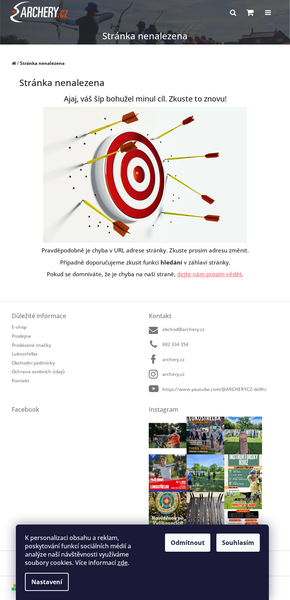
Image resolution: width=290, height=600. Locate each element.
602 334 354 (175, 344)
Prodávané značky (31, 345)
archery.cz (173, 359)
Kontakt (20, 380)
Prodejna (21, 336)
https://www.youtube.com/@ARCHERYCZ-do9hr (214, 389)
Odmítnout (188, 542)
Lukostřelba (24, 354)
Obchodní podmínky (33, 363)
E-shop (19, 327)
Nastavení (46, 582)
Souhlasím (238, 542)
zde (122, 562)
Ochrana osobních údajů (38, 371)
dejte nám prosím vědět (209, 274)
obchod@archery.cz (183, 329)
